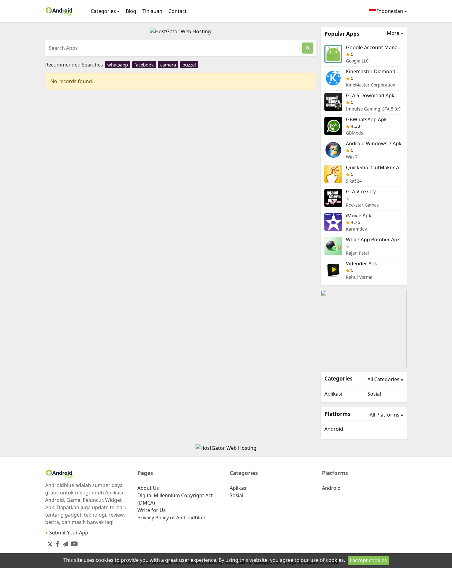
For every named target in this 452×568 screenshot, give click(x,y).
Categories (103, 11)
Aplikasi (333, 393)
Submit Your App (68, 532)
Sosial (374, 393)
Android (333, 428)
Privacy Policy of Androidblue (171, 517)
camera (168, 65)
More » (395, 33)
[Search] (307, 48)
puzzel (189, 65)
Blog (131, 11)
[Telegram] (64, 543)
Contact (178, 11)
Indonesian (389, 11)
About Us (148, 488)
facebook (144, 65)
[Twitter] (50, 544)
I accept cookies (368, 560)
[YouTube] (73, 542)
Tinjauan (152, 11)
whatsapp (117, 65)
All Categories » (385, 379)
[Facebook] (56, 543)
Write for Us (151, 510)
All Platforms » (386, 414)
